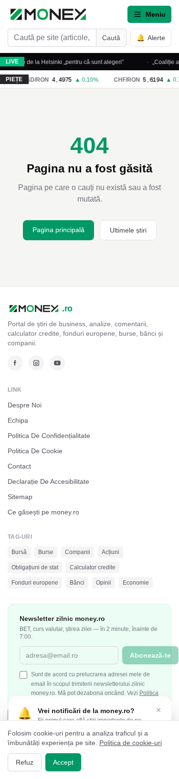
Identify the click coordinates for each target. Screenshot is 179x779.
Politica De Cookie (35, 451)
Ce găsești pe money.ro (43, 512)
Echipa (18, 420)
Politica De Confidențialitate (49, 435)
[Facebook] (15, 363)
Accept (63, 762)
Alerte (151, 38)
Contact (19, 466)
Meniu (156, 14)
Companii (77, 552)
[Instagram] (36, 363)
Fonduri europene (34, 582)
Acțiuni (110, 552)
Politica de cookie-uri (130, 743)
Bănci (77, 582)
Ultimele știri (128, 230)
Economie (136, 582)
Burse (45, 552)
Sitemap (20, 497)
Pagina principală (58, 230)
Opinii (103, 582)
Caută (111, 38)
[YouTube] (57, 363)
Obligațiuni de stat (34, 567)
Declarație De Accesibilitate (48, 481)
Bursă (19, 552)
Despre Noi (25, 405)
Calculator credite (93, 567)
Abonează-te (150, 655)
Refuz (24, 762)
